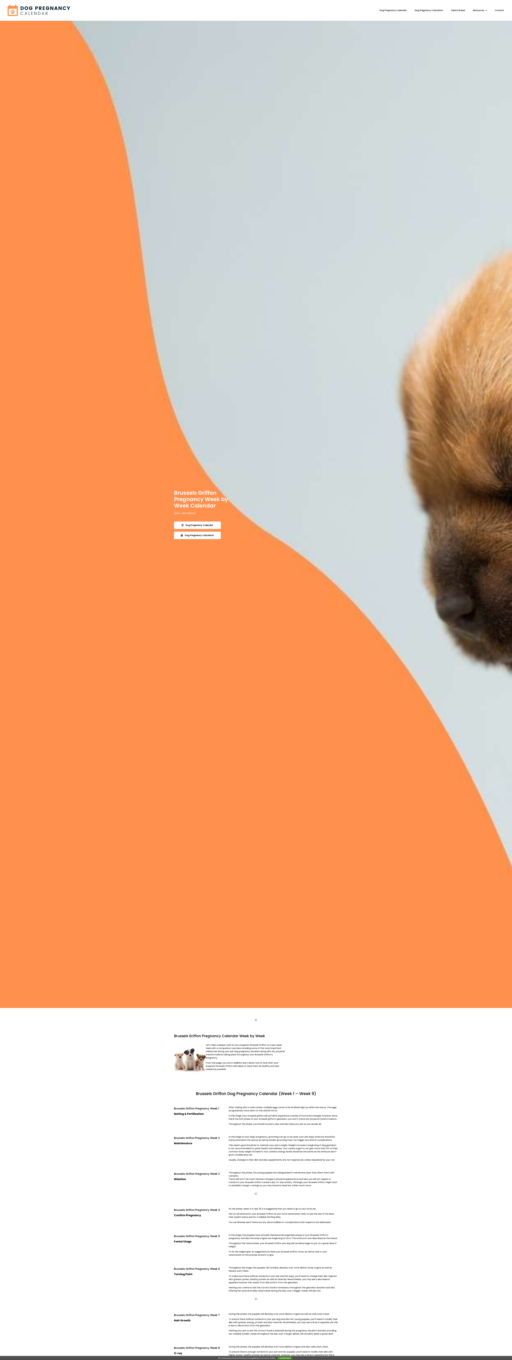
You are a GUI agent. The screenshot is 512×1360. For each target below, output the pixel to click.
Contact (499, 10)
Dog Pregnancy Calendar (393, 10)
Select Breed (458, 10)
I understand (285, 1358)
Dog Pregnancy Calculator (429, 10)
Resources (478, 10)
